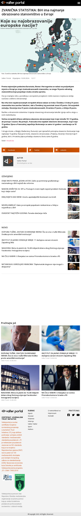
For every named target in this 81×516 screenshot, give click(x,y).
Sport (30, 426)
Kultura (30, 429)
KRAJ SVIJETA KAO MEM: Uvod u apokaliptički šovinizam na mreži (29, 197)
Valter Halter (32, 424)
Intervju (31, 421)
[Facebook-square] (68, 415)
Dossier (31, 416)
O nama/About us (54, 410)
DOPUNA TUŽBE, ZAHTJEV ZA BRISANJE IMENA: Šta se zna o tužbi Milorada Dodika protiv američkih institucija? (19, 355)
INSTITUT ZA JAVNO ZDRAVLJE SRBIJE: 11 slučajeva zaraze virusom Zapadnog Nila (60, 354)
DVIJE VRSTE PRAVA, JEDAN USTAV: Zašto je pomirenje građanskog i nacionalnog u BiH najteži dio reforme (30, 182)
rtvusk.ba (10, 140)
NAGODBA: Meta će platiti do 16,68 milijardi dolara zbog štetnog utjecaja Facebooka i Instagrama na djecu (19, 395)
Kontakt (51, 416)
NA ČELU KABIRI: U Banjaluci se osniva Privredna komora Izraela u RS (31, 256)
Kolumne (31, 418)
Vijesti (30, 413)
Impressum (52, 413)
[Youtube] (78, 415)
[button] (14, 150)
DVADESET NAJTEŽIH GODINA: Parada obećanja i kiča (24, 213)
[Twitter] (73, 415)
